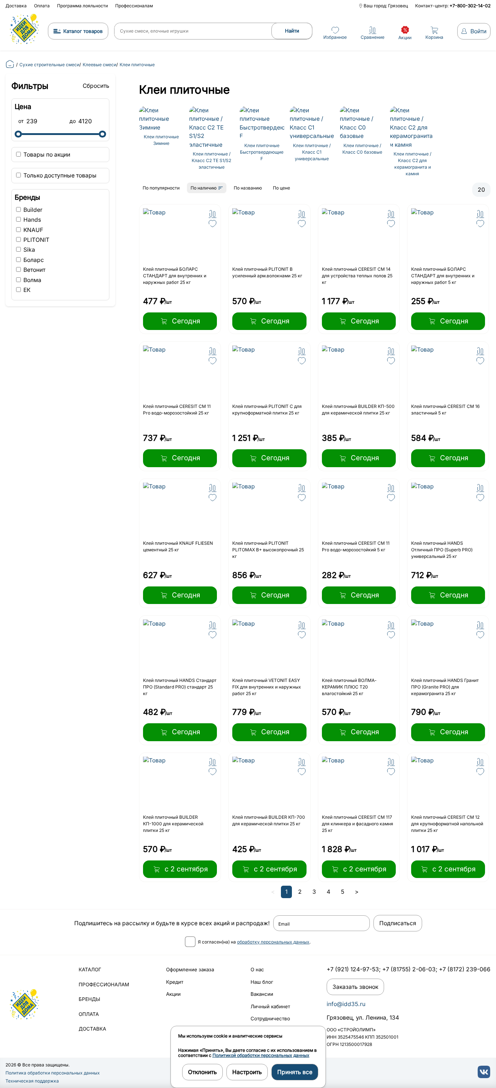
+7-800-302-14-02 (470, 5)
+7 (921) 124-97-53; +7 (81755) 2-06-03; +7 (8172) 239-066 (409, 969)
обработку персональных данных (273, 942)
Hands (31, 219)
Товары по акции (46, 154)
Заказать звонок (355, 986)
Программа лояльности (82, 5)
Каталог (90, 969)
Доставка (16, 5)
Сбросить (96, 85)
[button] (212, 214)
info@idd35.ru (346, 1004)
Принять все (294, 1072)
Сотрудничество (270, 1018)
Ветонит (33, 269)
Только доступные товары (59, 175)
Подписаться (397, 923)
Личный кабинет (270, 1006)
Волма (31, 280)
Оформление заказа (190, 969)
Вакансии (262, 994)
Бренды (89, 999)
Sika (28, 249)
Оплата (42, 5)
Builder (32, 209)
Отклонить (202, 1072)
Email (284, 924)
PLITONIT (35, 239)
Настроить (247, 1072)
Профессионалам (134, 5)
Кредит (174, 982)
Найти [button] (292, 31)
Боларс (33, 259)
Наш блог (262, 982)
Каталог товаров (83, 31)
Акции (173, 994)
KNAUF (32, 229)
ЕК (26, 289)
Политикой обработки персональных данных (261, 1055)
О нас (257, 969)
